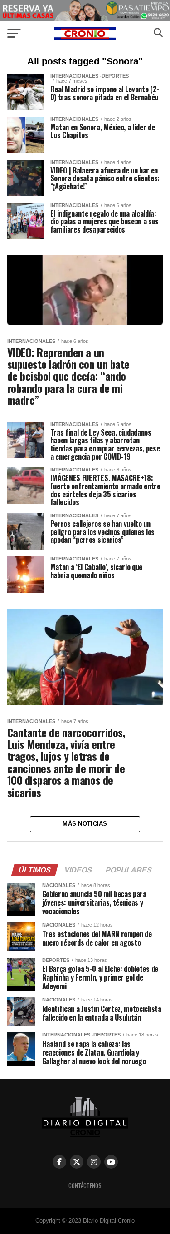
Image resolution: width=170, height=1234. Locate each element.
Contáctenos (85, 1185)
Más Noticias (85, 823)
